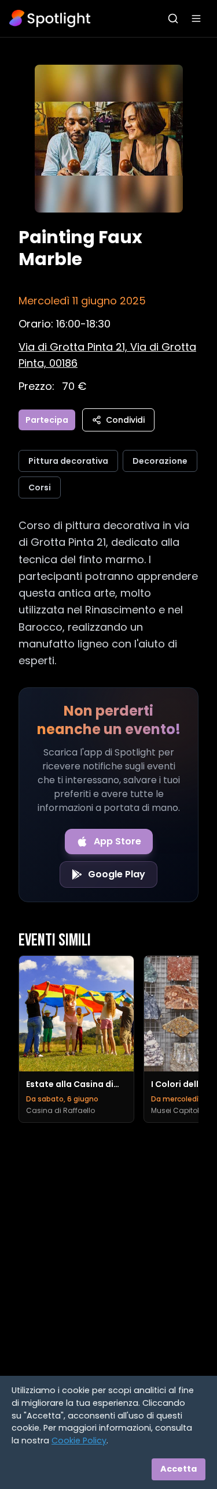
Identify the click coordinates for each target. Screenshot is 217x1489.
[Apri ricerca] (173, 18)
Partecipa (46, 420)
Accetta (178, 1469)
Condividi (125, 420)
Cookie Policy (79, 1440)
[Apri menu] (196, 18)
